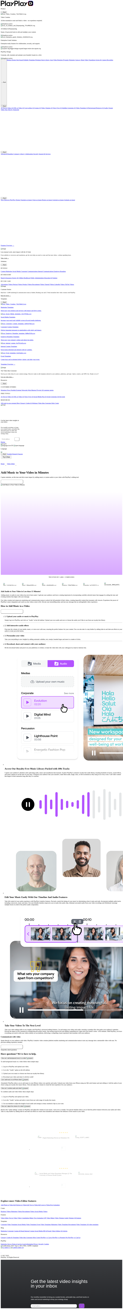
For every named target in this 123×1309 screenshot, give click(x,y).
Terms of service (17, 1244)
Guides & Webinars (32, 403)
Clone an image (37, 200)
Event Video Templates (44, 1224)
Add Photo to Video (7, 1205)
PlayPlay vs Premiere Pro (60, 1237)
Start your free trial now (12, 1047)
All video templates (92, 1224)
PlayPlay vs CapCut (74, 1237)
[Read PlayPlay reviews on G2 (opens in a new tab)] (6, 1247)
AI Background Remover (94, 108)
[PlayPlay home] (7, 1250)
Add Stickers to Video (19, 1205)
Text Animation (55, 1205)
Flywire (39, 390)
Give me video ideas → (7, 377)
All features (77, 1218)
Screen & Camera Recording (104, 60)
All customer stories (48, 390)
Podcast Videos (18, 284)
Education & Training (50, 278)
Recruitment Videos (38, 284)
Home (3, 464)
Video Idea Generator (45, 403)
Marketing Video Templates (59, 1224)
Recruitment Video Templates (77, 1224)
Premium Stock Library (42, 60)
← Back (4, 12)
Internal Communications (46, 271)
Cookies (46, 1244)
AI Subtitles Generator (67, 108)
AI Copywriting (27, 108)
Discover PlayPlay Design (10, 200)
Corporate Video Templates (9, 1224)
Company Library (19, 154)
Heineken (4, 390)
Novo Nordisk (11, 390)
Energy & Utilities (18, 278)
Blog (18, 403)
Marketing (4, 1231)
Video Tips (4, 110)
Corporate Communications (29, 271)
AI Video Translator (80, 108)
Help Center (55, 403)
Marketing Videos (16, 1211)
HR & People (47, 1231)
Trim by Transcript (13, 110)
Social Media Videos (41, 1211)
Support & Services (45, 154)
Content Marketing (7, 271)
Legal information (28, 1244)
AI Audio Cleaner (107, 108)
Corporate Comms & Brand (16, 1231)
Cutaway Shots (80, 60)
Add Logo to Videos (44, 1205)
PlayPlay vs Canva (46, 1237)
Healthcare (27, 278)
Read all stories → (6, 295)
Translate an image (26, 200)
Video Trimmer (59, 1218)
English (9, 454)
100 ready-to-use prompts (9, 403)
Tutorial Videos (49, 284)
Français (20, 454)
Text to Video (13, 1218)
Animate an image (69, 200)
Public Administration (37, 278)
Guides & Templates (13, 1237)
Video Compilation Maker (26, 1218)
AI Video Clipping (45, 108)
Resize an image (47, 200)
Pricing (3, 442)
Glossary (23, 403)
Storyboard (19, 60)
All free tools (61, 397)
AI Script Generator (51, 397)
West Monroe (32, 390)
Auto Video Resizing (56, 60)
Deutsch (15, 454)
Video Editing (56, 1231)
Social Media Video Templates (27, 1224)
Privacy (36, 1244)
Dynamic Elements (69, 60)
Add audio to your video (12, 482)
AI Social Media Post (38, 397)
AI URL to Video (16, 108)
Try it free (6, 457)
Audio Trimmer (69, 1218)
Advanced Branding (7, 154)
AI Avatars (35, 108)
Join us (9, 1244)
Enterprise (4, 1244)
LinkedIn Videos (59, 284)
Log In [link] (4, 444)
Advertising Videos (7, 284)
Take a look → (5, 258)
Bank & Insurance (6, 278)
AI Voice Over (55, 108)
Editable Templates (29, 60)
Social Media (17, 271)
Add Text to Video (32, 1205)
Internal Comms (30, 1231)
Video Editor (11, 464)
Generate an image (58, 200)
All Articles (63, 1231)
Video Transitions (90, 60)
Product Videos (27, 284)
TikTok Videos (69, 284)
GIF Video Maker (49, 1218)
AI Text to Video (6, 108)
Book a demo (61, 461)
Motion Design (11, 60)
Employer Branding (60, 271)
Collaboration (29, 154)
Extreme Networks (22, 390)
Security (36, 154)
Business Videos (6, 1211)
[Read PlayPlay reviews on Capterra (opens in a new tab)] (17, 1247)
